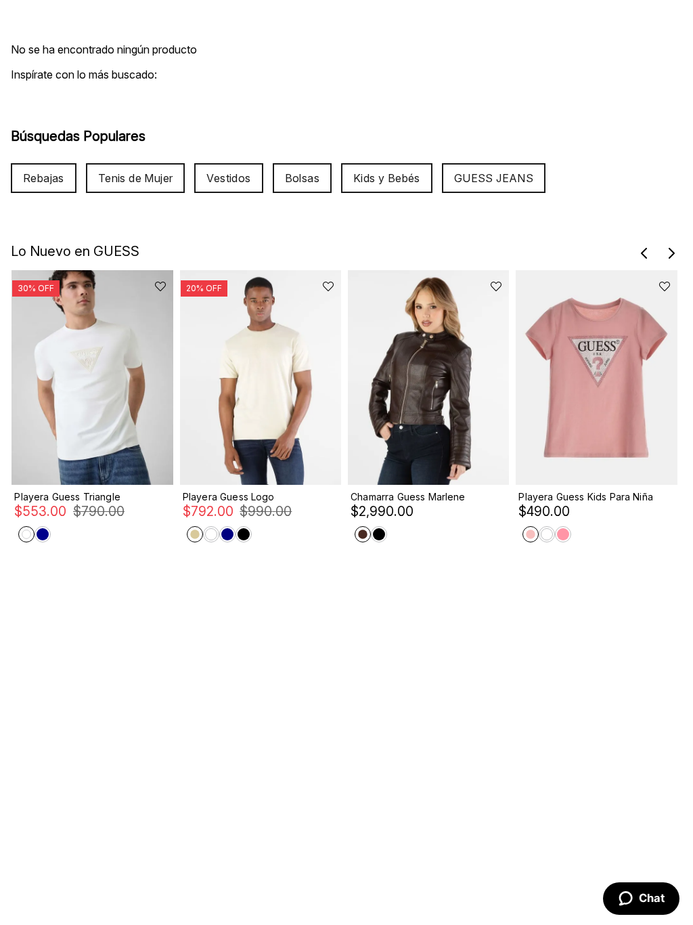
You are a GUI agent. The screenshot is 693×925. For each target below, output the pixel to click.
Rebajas (43, 178)
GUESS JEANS (493, 178)
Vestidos (228, 178)
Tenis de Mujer (135, 178)
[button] (644, 253)
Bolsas (302, 178)
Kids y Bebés (386, 178)
